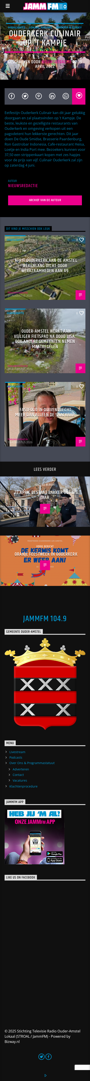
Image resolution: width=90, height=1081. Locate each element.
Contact (18, 775)
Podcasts (15, 757)
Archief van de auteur (45, 200)
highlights (16, 27)
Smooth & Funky (69, 27)
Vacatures (20, 780)
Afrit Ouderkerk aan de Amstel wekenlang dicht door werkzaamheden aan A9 (46, 266)
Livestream (17, 752)
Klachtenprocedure (23, 786)
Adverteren (21, 769)
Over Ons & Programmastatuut (32, 763)
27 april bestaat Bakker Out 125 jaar (46, 495)
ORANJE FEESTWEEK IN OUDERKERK (46, 554)
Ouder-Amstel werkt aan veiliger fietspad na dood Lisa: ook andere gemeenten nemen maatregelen (45, 339)
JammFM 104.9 (45, 619)
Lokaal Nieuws (40, 27)
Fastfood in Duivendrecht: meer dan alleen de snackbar (45, 412)
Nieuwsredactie (57, 61)
